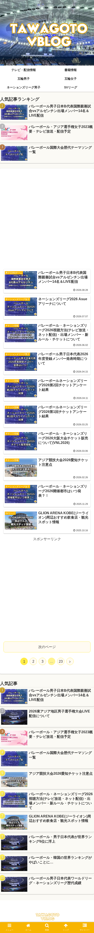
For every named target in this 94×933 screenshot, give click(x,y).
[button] (85, 576)
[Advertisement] (47, 219)
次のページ (47, 647)
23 (61, 661)
